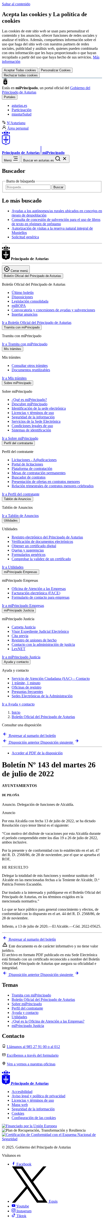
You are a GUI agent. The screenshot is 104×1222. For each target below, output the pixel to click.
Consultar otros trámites (30, 366)
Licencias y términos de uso (33, 413)
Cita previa (20, 636)
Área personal (18, 128)
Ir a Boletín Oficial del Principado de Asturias (36, 322)
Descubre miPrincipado (29, 404)
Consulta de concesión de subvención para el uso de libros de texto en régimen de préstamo (56, 222)
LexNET (18, 649)
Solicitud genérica (25, 237)
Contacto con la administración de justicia (43, 644)
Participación (21, 110)
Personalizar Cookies (56, 70)
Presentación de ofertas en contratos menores (46, 482)
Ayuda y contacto (25, 1013)
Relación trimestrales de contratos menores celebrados (53, 486)
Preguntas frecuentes (27, 692)
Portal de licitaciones (27, 464)
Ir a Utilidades (12, 567)
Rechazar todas (21, 75)
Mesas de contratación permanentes (39, 473)
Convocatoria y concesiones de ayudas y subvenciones (53, 310)
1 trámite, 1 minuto (26, 683)
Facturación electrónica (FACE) (36, 593)
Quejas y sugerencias (28, 550)
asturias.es (19, 105)
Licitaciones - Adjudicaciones (34, 460)
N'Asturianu (16, 123)
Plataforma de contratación (32, 468)
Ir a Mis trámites (14, 378)
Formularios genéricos (28, 555)
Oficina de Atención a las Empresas (39, 589)
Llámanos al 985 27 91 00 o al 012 (33, 1047)
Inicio (16, 712)
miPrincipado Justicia (28, 1026)
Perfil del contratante (27, 1008)
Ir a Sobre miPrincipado (20, 438)
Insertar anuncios (24, 314)
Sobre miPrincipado (27, 1004)
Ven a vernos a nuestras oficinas (31, 1064)
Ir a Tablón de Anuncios (20, 516)
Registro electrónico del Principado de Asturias (47, 537)
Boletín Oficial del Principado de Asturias (43, 717)
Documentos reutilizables (31, 370)
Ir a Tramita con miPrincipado (24, 344)
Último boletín (23, 293)
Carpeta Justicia (24, 627)
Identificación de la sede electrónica (39, 408)
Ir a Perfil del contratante (20, 494)
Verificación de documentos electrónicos (42, 541)
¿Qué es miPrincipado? (29, 400)
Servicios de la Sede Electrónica (36, 421)
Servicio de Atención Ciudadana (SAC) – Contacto (51, 678)
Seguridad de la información (33, 417)
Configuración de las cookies (34, 1118)
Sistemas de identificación (31, 430)
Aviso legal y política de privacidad (38, 1096)
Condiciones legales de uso (32, 426)
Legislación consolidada (30, 301)
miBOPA (19, 306)
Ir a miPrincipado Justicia (21, 657)
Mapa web (20, 1105)
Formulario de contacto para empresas (40, 597)
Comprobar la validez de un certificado (41, 559)
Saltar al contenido (16, 4)
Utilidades (19, 1017)
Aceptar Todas (20, 70)
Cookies (18, 1113)
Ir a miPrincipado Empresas (23, 606)
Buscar (58, 187)
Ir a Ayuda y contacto (18, 704)
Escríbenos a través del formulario (33, 1055)
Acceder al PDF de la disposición (37, 753)
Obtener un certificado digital (34, 546)
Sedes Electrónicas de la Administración (42, 696)
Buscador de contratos (28, 477)
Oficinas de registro (26, 687)
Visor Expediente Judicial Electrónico (40, 631)
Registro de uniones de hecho (34, 640)
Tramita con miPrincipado (31, 995)
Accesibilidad (22, 1092)
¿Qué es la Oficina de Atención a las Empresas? (48, 1021)
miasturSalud (21, 114)
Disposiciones (22, 297)
